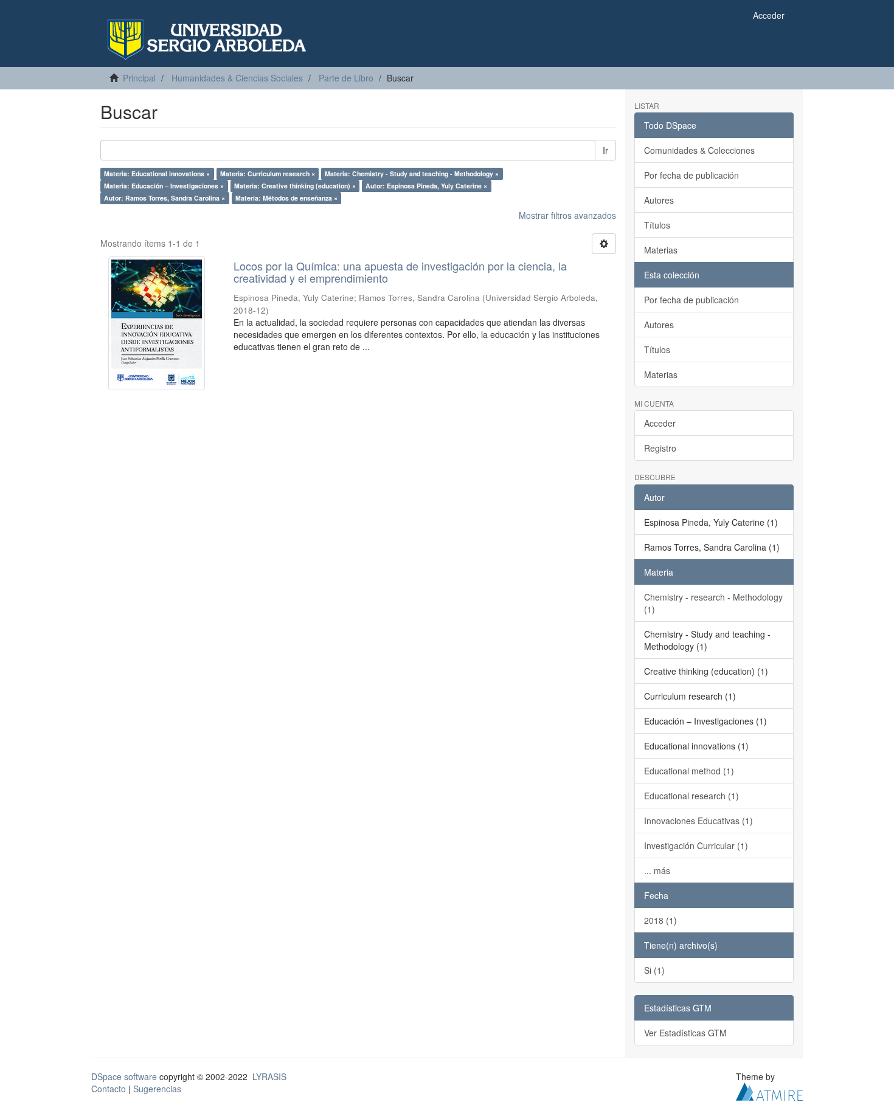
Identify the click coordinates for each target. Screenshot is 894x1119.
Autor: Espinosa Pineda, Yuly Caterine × (426, 185)
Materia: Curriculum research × (267, 173)
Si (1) (654, 970)
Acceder (660, 423)
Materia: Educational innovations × (157, 173)
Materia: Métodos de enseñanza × (286, 197)
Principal (139, 78)
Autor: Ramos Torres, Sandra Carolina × (164, 197)
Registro (660, 448)
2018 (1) (660, 920)
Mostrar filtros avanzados (567, 215)
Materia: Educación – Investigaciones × (164, 185)
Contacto (108, 1089)
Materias (660, 250)
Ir (605, 150)
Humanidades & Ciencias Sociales (237, 78)
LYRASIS (269, 1076)
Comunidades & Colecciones (699, 150)
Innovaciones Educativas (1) (698, 820)
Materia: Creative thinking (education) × (295, 185)
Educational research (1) (691, 796)
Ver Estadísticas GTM (685, 1033)
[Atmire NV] (769, 1090)
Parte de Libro (346, 78)
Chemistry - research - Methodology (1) (713, 603)
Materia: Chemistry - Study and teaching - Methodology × (412, 173)
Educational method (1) (689, 771)
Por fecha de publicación (691, 175)
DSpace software (124, 1076)
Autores (659, 200)
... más (657, 870)
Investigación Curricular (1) (696, 845)
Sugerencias (157, 1089)
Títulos (657, 225)
